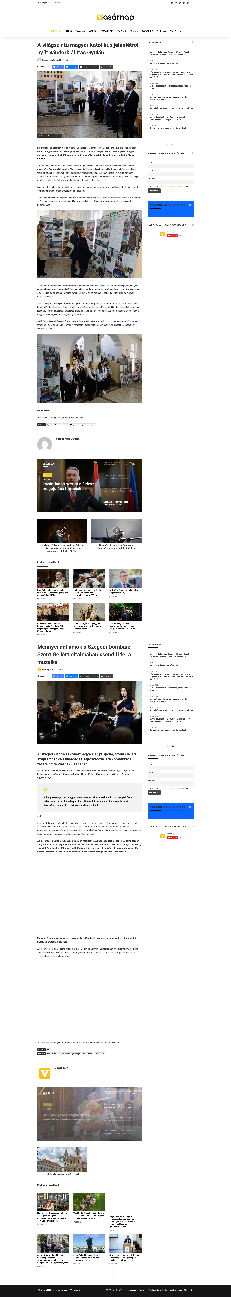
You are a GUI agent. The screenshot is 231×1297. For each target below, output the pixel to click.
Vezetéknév (152, 170)
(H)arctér (47, 475)
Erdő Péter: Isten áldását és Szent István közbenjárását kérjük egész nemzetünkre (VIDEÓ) (52, 592)
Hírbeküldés (142, 1290)
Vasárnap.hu (75, 1290)
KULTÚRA (134, 31)
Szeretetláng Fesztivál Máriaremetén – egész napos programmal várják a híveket (122, 626)
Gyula (49, 425)
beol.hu (41, 158)
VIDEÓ (173, 31)
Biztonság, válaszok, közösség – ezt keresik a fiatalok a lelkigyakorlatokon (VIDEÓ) (88, 592)
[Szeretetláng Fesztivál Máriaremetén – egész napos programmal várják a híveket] (125, 612)
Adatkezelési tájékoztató (158, 1290)
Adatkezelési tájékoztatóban (171, 186)
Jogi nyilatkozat (176, 1290)
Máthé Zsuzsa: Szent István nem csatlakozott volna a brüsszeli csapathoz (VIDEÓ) (68, 486)
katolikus (57, 425)
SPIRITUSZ (162, 31)
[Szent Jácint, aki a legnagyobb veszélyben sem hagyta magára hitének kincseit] (89, 612)
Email (150, 162)
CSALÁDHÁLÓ (107, 31)
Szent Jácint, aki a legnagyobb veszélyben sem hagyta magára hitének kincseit (87, 626)
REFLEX (68, 31)
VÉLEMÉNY (80, 31)
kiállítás (65, 425)
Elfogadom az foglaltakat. (170, 186)
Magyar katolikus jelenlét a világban (82, 425)
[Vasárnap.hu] (115, 17)
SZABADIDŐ (147, 31)
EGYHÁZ (92, 31)
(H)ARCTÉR (56, 31)
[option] (89, 485)
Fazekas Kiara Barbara (50, 60)
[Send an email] (60, 60)
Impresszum (131, 1290)
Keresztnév (151, 178)
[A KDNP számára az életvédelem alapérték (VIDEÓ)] (125, 578)
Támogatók (188, 1290)
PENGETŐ (121, 31)
